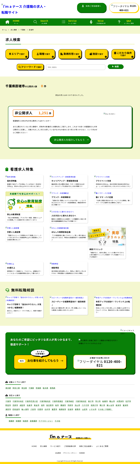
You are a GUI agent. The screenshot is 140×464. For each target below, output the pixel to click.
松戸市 (128, 401)
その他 (57, 421)
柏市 (57, 405)
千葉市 (8, 401)
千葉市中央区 (18, 401)
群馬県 (52, 388)
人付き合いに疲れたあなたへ (64, 215)
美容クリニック (96, 249)
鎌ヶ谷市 (110, 405)
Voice (100, 21)
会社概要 (58, 453)
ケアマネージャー (46, 421)
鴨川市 (102, 405)
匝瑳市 (31, 30)
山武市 (85, 409)
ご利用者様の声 (70, 446)
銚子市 (91, 401)
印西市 (40, 409)
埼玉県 (24, 388)
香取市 (77, 409)
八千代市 (85, 405)
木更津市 (120, 401)
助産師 (25, 421)
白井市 (47, 409)
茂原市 (15, 405)
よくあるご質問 (102, 446)
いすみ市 (92, 409)
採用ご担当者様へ (93, 6)
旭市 (43, 405)
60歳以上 (11, 267)
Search (44, 21)
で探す (18, 53)
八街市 (33, 409)
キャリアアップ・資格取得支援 (64, 180)
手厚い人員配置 (13, 232)
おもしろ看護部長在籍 (60, 232)
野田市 (8, 405)
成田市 (22, 405)
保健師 (18, 421)
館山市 (112, 401)
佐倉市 (29, 405)
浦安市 (8, 409)
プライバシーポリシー (70, 453)
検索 (117, 66)
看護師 (11, 421)
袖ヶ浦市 (25, 409)
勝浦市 (63, 405)
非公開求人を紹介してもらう (69, 139)
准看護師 (33, 421)
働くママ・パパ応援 (104, 197)
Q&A (129, 21)
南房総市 (62, 409)
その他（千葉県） (105, 409)
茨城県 (38, 388)
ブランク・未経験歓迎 (60, 197)
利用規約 (82, 453)
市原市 (70, 405)
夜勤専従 (55, 267)
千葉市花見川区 (31, 401)
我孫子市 (94, 405)
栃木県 (45, 388)
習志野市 (49, 405)
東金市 (36, 405)
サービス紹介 (55, 446)
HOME (16, 21)
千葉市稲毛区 (45, 401)
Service (72, 21)
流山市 (77, 405)
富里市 (54, 409)
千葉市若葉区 (57, 401)
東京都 (8, 388)
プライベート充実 (103, 180)
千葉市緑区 (69, 401)
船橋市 (105, 401)
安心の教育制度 (13, 214)
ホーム (4, 30)
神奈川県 (16, 388)
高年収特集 (12, 180)
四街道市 (16, 409)
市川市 (98, 401)
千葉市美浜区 (81, 401)
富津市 (125, 405)
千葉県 (22, 30)
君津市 (118, 405)
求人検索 (14, 30)
